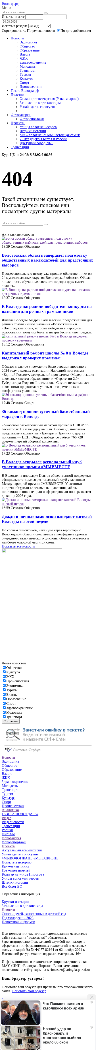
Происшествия (31, 86)
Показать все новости (18, 546)
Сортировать (11, 30)
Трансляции (20, 147)
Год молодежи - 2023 (17, 918)
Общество (27, 46)
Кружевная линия (15, 866)
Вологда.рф (10, 4)
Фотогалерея (21, 115)
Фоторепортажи (32, 119)
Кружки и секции (15, 902)
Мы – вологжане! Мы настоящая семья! (50, 135)
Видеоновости (13, 822)
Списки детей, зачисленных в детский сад (34, 914)
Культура (26, 78)
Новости (18, 38)
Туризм (25, 74)
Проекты (18, 123)
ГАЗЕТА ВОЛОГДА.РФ (20, 814)
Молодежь (27, 66)
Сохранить (11, 721)
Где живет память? (16, 870)
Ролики (7, 830)
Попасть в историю (16, 862)
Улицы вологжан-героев (38, 127)
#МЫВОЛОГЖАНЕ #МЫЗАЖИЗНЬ (30, 858)
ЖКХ (24, 58)
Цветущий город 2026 (36, 143)
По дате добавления (76, 30)
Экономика (28, 42)
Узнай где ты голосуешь (38, 107)
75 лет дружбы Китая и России (43, 139)
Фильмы (8, 834)
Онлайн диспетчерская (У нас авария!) (49, 99)
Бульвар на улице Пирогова (23, 874)
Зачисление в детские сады (40, 103)
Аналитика (10, 810)
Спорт (24, 82)
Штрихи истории (33, 131)
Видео (6, 818)
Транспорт (28, 70)
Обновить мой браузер (29, 991)
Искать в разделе (14, 26)
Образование (30, 50)
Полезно (18, 95)
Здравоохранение (33, 62)
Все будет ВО (12, 886)
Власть (25, 54)
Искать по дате (13, 17)
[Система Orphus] (48, 753)
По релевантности (41, 30)
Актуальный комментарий (22, 850)
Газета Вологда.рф (25, 90)
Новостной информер (18, 922)
